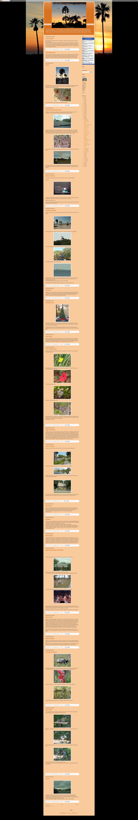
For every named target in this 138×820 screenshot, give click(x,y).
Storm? (48, 778)
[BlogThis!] (66, 49)
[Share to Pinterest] (69, 49)
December (85, 119)
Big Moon (48, 519)
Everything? (86, 63)
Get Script (85, 64)
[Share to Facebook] (68, 49)
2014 (84, 111)
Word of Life (49, 617)
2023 (84, 99)
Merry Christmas (50, 175)
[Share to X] (67, 49)
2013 (84, 112)
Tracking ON (91, 64)
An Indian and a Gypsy (91, 43)
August (85, 152)
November (85, 148)
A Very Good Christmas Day (53, 110)
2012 (84, 113)
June (85, 154)
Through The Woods (51, 652)
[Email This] (65, 49)
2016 (84, 108)
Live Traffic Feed (88, 38)
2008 (84, 118)
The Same (48, 290)
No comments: (62, 49)
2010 (84, 116)
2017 (84, 107)
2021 (84, 102)
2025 (84, 97)
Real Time (88, 64)
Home (62, 804)
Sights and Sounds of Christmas (55, 550)
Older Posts (77, 804)
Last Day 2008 (49, 38)
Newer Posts (48, 804)
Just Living (49, 336)
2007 (84, 162)
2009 (84, 117)
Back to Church (50, 638)
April (84, 157)
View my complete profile (83, 92)
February (85, 159)
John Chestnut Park (51, 349)
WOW (87, 58)
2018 (84, 106)
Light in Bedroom (50, 429)
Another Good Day (51, 210)
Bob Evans (49, 505)
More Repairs (49, 535)
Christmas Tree (50, 302)
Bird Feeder (49, 709)
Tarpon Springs (50, 446)
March (85, 158)
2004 (84, 166)
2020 (84, 103)
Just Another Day (50, 52)
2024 (84, 98)
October (85, 149)
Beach (47, 65)
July (84, 153)
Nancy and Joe (84, 82)
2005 (84, 165)
